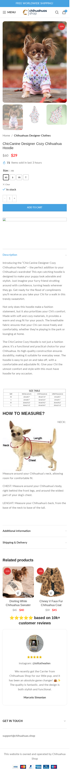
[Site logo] (35, 12)
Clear (7, 184)
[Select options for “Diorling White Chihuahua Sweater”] (18, 593)
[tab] (35, 389)
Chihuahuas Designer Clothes (32, 135)
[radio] (6, 177)
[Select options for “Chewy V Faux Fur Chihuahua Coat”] (51, 593)
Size (5, 170)
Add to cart (34, 207)
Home (6, 135)
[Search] (56, 12)
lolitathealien (43, 663)
